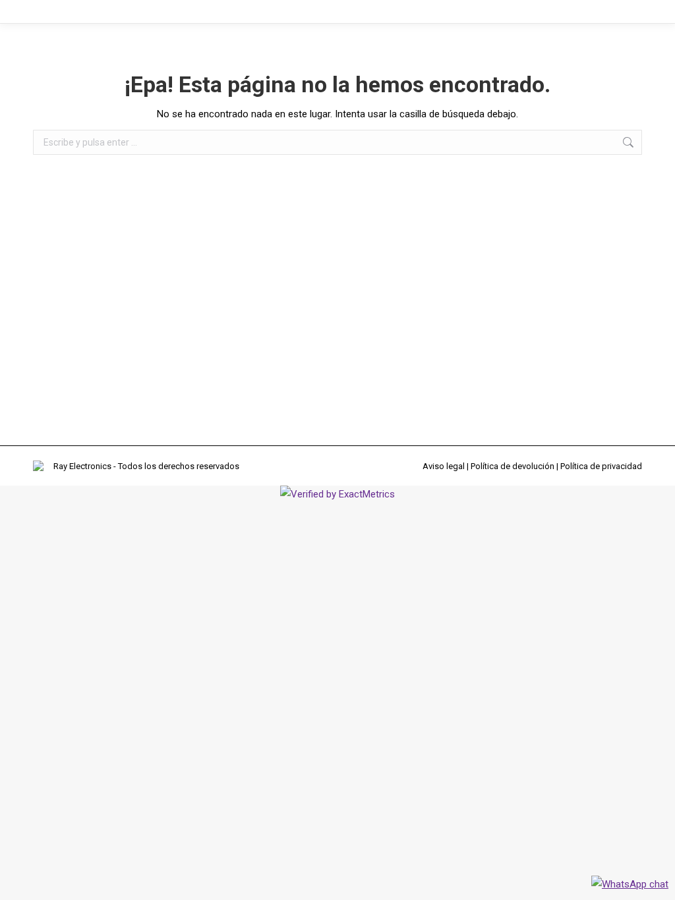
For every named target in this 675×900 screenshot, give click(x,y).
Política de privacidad (601, 466)
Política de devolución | (515, 466)
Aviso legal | (447, 466)
